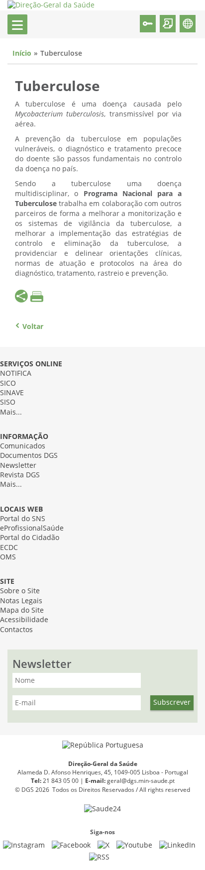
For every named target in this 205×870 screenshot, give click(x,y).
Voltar (32, 327)
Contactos (16, 630)
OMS (8, 557)
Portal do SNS (22, 519)
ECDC (9, 548)
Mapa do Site (22, 610)
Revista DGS (20, 475)
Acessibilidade (24, 620)
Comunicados (22, 446)
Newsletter (18, 465)
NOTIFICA (15, 373)
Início (21, 53)
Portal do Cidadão (29, 538)
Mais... (11, 412)
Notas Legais (21, 601)
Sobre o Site (20, 591)
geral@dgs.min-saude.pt (141, 780)
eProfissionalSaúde (32, 528)
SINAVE (12, 393)
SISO (7, 402)
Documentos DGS (29, 455)
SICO (8, 383)
